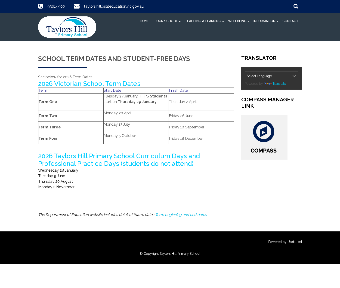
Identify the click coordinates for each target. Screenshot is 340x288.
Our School (167, 21)
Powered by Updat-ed (285, 242)
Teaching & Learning (203, 21)
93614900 (56, 6)
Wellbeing (237, 21)
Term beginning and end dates (181, 214)
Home (144, 21)
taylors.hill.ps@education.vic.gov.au (114, 6)
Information (264, 21)
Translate (279, 83)
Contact (290, 21)
